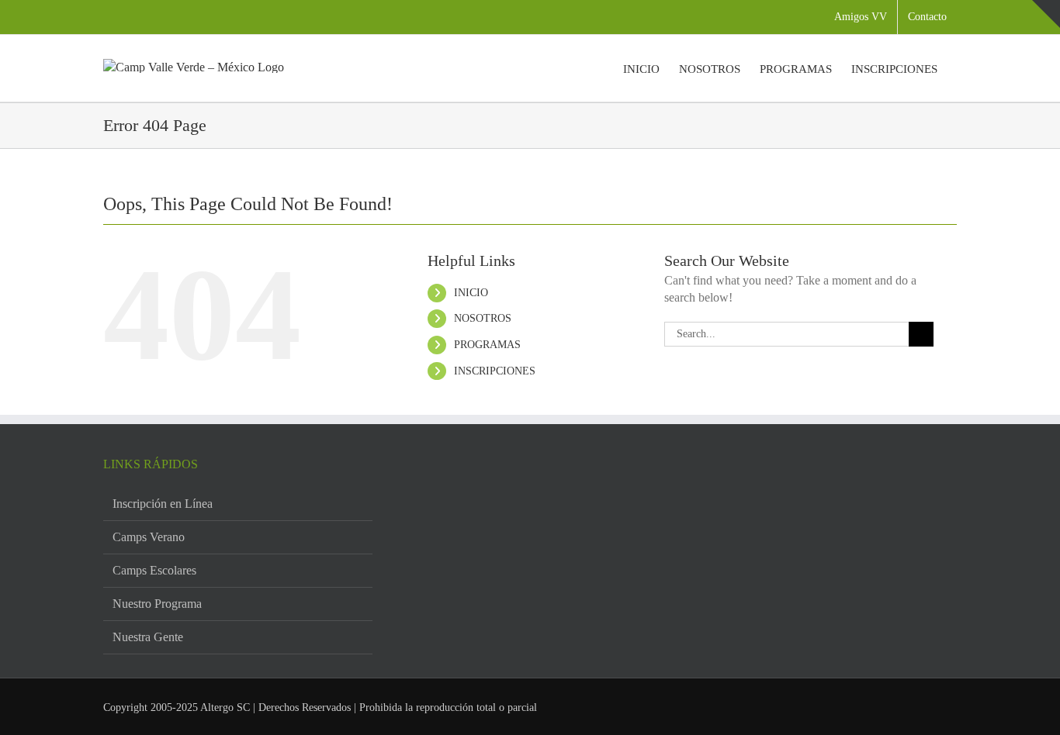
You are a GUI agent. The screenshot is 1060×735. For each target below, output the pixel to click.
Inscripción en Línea (163, 503)
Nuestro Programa (157, 603)
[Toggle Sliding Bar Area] (1046, 14)
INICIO (471, 292)
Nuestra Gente (148, 637)
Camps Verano (149, 536)
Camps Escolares (154, 570)
